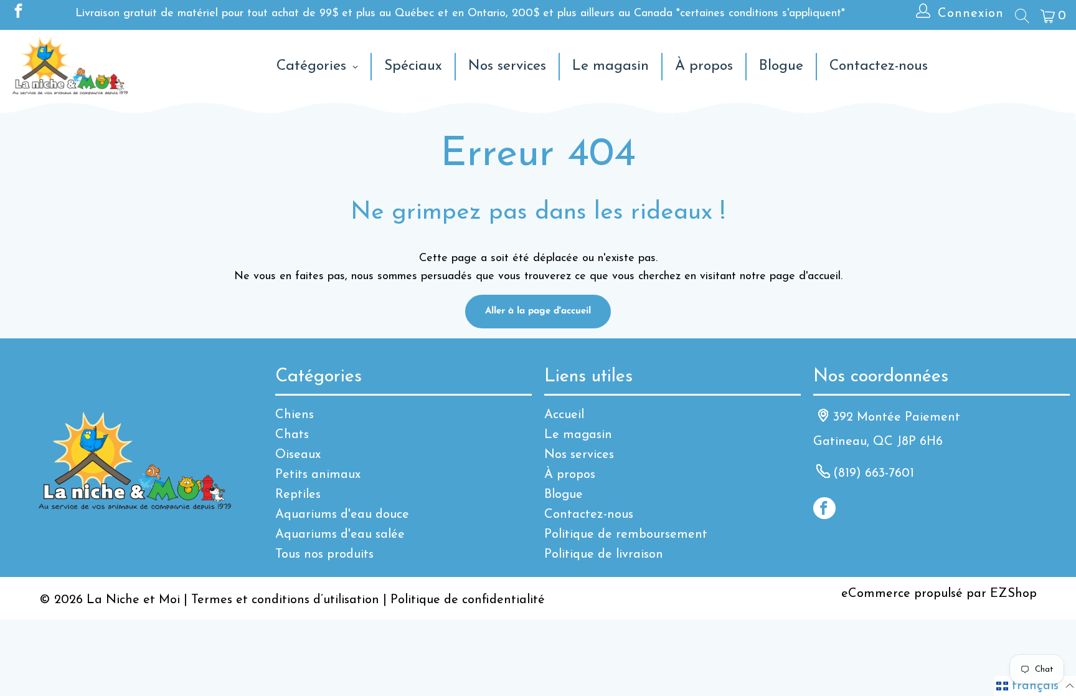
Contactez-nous (588, 514)
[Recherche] (1021, 15)
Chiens (294, 415)
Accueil (564, 415)
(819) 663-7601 (873, 473)
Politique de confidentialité (467, 600)
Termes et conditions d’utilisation (285, 600)
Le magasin (578, 435)
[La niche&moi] (70, 66)
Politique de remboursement (625, 534)
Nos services (579, 455)
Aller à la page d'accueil (538, 311)
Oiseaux (298, 455)
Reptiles (298, 495)
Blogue (563, 495)
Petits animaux (318, 475)
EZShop (1013, 594)
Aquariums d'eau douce (342, 514)
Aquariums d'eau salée (340, 534)
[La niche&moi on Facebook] (17, 13)
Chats (292, 435)
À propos (569, 475)
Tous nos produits (324, 554)
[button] (1035, 686)
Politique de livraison (603, 554)
